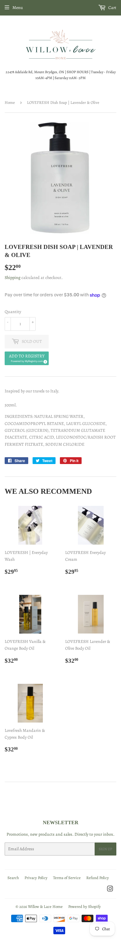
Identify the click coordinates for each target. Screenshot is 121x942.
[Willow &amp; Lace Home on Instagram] (110, 890)
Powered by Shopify (84, 906)
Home (10, 102)
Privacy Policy (36, 877)
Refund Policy (97, 877)
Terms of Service (67, 877)
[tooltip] (44, 361)
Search (13, 877)
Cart (111, 8)
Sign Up (105, 849)
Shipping (12, 278)
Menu (17, 8)
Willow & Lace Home (45, 906)
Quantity (13, 312)
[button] (27, 358)
